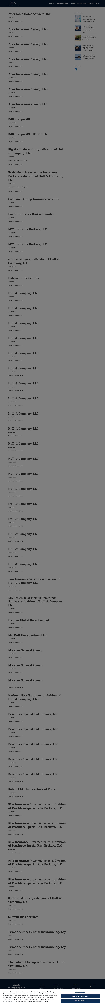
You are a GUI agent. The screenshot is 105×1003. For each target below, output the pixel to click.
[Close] (102, 996)
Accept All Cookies (80, 1000)
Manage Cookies (80, 992)
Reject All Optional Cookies (80, 996)
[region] (52, 996)
